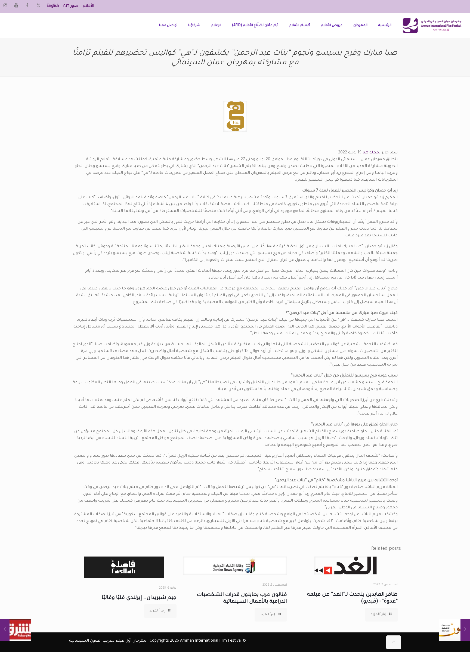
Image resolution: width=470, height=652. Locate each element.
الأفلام (88, 6)
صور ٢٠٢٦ (70, 6)
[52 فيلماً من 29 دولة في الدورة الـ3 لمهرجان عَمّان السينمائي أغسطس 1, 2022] (15, 630)
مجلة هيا (371, 153)
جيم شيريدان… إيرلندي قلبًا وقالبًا (139, 598)
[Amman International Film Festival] (432, 25)
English (53, 6)
